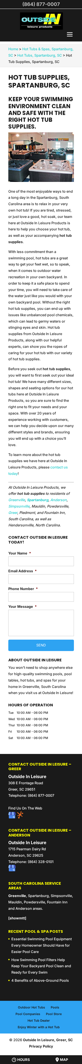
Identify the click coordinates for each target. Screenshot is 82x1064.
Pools (55, 1007)
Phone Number (23, 589)
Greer (12, 512)
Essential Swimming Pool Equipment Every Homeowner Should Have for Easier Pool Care (41, 945)
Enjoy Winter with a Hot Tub (39, 1027)
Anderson (58, 500)
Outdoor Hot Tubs (31, 1007)
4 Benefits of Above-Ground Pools (40, 980)
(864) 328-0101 (41, 861)
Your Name (19, 553)
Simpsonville (19, 506)
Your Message (22, 606)
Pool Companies (28, 1014)
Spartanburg (37, 500)
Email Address (22, 571)
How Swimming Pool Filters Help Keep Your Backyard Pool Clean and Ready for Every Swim (41, 966)
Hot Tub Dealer (39, 1020)
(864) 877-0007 (41, 4)
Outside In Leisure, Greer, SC (48, 1040)
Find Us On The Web (25, 808)
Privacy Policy (41, 1046)
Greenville (16, 500)
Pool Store (54, 1014)
